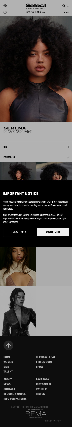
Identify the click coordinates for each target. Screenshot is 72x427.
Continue (53, 232)
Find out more (19, 232)
